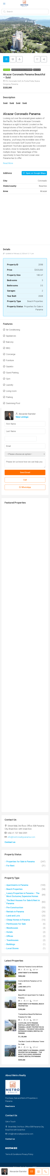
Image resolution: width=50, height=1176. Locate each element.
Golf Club (37, 69)
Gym (8, 379)
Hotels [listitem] (9, 932)
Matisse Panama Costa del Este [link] (30, 967)
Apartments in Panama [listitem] (17, 885)
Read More (8, 163)
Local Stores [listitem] (12, 948)
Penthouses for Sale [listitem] (16, 924)
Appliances (11, 336)
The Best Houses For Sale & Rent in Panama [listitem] (23, 902)
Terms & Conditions (13, 1154)
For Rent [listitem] (10, 865)
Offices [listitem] (9, 936)
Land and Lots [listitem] (13, 915)
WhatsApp (26, 487)
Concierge (10, 354)
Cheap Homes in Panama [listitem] (18, 920)
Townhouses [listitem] (12, 940)
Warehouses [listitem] (12, 928)
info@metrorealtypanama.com (21, 837)
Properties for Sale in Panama (22, 69)
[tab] (6, 59)
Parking (9, 397)
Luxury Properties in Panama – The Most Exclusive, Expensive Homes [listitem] (22, 895)
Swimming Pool (13, 403)
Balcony (9, 342)
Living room (11, 391)
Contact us (10, 842)
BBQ (8, 348)
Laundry (9, 385)
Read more (10, 1106)
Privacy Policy (27, 1154)
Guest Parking (12, 372)
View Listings (22, 417)
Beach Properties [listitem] (14, 889)
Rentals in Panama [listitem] (15, 911)
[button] (37, 59)
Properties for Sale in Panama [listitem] (20, 861)
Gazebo (9, 366)
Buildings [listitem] (10, 944)
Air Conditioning (13, 330)
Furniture (10, 360)
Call (25, 480)
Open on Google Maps (35, 173)
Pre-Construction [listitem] (14, 907)
